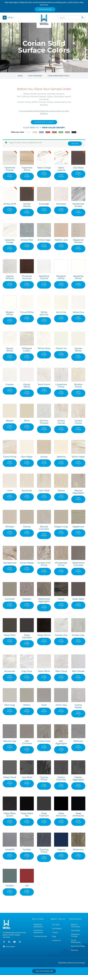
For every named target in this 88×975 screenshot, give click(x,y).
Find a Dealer (10, 946)
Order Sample (10, 175)
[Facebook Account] (4, 942)
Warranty (74, 950)
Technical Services (40, 936)
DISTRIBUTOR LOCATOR (44, 122)
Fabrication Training (75, 935)
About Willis (58, 919)
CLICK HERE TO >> (44, 127)
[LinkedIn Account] (9, 942)
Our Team (56, 925)
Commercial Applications (38, 931)
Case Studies (75, 930)
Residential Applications (38, 925)
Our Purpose (56, 928)
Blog (54, 936)
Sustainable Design (78, 946)
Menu (10, 17)
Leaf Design (80, 963)
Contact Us (56, 940)
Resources (75, 919)
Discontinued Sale (45, 9)
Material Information (75, 925)
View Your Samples (43, 971)
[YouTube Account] (14, 942)
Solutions (38, 919)
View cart (74, 144)
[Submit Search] (82, 18)
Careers (55, 932)
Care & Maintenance (76, 941)
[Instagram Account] (20, 942)
